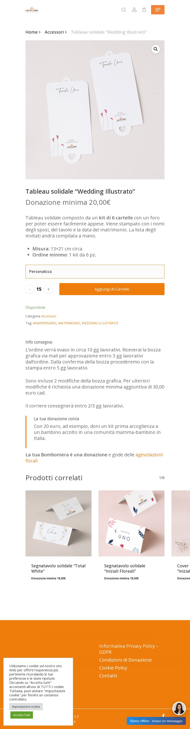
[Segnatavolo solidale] (58, 523)
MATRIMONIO (69, 323)
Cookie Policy (113, 668)
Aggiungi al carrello (112, 289)
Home (31, 32)
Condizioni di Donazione (125, 660)
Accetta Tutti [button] (21, 715)
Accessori (54, 32)
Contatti (108, 675)
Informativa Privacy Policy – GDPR (128, 649)
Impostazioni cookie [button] (26, 706)
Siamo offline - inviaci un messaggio (156, 721)
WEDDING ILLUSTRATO (100, 323)
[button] (156, 49)
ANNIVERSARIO (44, 323)
